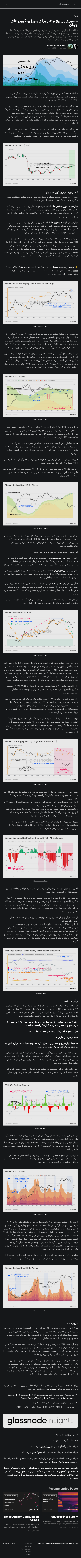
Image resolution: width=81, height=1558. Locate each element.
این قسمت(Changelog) (49, 1388)
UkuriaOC (61, 45)
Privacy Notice (26, 1549)
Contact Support (28, 1553)
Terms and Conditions (28, 1545)
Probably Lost (27, 1394)
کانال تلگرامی (68, 1440)
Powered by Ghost (9, 1543)
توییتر (67, 1434)
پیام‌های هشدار (57, 1461)
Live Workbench (40, 993)
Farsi (76, 16)
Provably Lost (14, 1394)
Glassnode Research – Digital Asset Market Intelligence (55, 1543)
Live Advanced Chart (40, 326)
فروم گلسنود (46, 1446)
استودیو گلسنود (38, 1452)
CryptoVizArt (51, 45)
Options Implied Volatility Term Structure (39, 1398)
